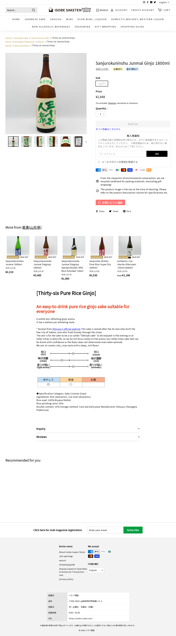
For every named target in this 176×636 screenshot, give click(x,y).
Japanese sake (35, 19)
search (62, 560)
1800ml (102, 83)
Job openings (66, 556)
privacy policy (66, 579)
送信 (157, 153)
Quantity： (102, 108)
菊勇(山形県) (102, 69)
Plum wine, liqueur (92, 19)
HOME (16, 19)
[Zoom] (46, 93)
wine (69, 19)
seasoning (82, 26)
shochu (56, 19)
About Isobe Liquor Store (72, 552)
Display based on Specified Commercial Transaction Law (73, 571)
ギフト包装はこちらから (108, 129)
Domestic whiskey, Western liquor (137, 19)
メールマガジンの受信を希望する (120, 162)
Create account (143, 9)
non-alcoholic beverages (51, 26)
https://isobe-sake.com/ (80, 618)
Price (99, 91)
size (98, 77)
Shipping (112, 103)
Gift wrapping (105, 26)
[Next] (84, 141)
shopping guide (132, 26)
